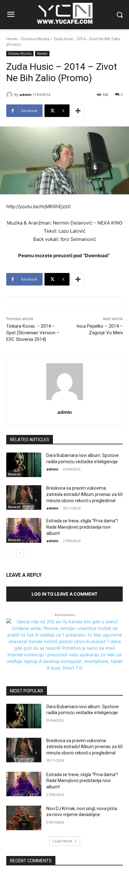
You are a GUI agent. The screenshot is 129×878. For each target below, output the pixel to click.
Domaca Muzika (35, 39)
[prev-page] (10, 553)
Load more (62, 841)
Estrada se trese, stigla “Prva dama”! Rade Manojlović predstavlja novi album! (82, 527)
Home (11, 39)
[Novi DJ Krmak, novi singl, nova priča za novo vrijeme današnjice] (23, 818)
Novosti (42, 53)
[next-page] (20, 553)
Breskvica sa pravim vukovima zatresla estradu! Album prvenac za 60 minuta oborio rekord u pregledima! (84, 494)
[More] (78, 110)
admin (25, 94)
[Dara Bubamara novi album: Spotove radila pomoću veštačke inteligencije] (23, 465)
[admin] (10, 95)
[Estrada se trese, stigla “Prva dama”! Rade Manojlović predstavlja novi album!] (23, 530)
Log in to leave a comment (64, 594)
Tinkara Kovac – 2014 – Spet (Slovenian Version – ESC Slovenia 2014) (32, 332)
